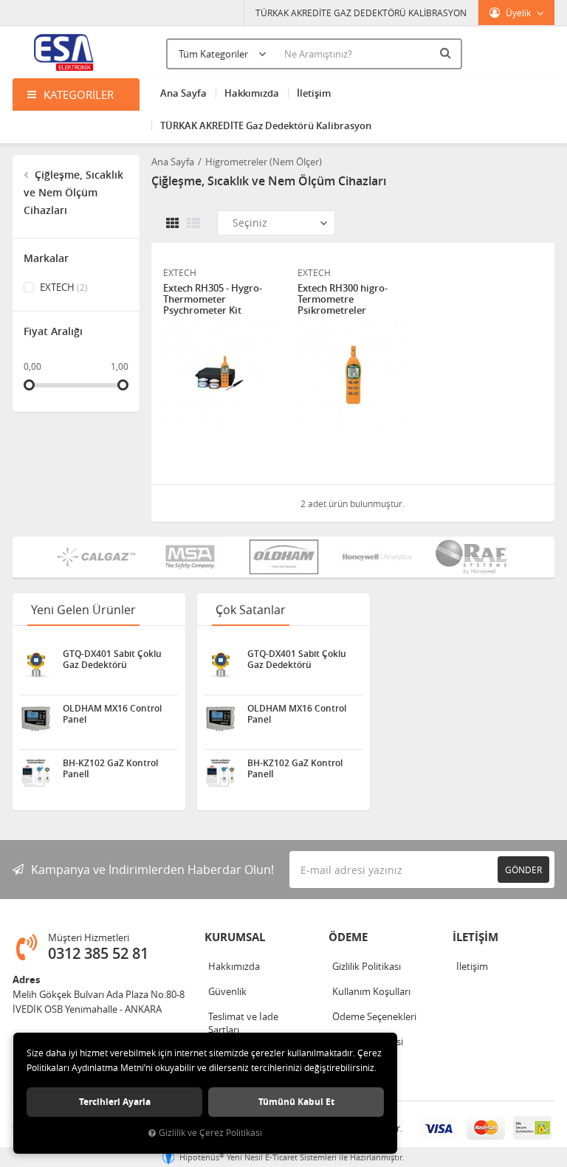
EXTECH (63, 287)
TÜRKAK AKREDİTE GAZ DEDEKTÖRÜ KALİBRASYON (361, 12)
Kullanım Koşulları (371, 991)
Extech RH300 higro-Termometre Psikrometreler (343, 299)
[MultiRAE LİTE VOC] (471, 557)
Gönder (523, 869)
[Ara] (447, 52)
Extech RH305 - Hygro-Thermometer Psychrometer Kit (212, 299)
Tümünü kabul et (296, 1101)
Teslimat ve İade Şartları (243, 1023)
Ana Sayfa (183, 93)
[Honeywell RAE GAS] (378, 557)
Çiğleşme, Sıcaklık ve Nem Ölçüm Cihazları (73, 192)
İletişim (314, 93)
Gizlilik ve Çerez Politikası (210, 1132)
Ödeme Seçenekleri (374, 1016)
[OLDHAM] (284, 557)
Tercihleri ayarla (115, 1101)
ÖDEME (348, 937)
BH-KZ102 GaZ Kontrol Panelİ (110, 768)
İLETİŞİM (475, 937)
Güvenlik (227, 991)
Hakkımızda (251, 93)
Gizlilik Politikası (366, 966)
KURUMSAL (235, 937)
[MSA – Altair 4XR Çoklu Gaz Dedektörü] (190, 557)
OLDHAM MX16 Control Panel (112, 714)
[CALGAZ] (96, 557)
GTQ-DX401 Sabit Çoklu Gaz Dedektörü (112, 659)
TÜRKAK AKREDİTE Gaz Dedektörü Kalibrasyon (265, 125)
